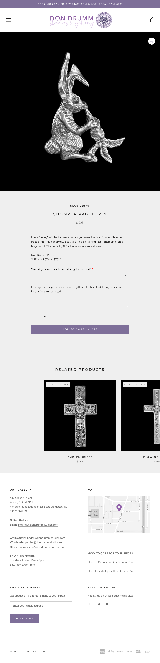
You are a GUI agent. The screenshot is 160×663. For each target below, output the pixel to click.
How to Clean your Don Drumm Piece (111, 562)
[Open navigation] (8, 20)
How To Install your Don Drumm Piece (111, 571)
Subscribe (24, 618)
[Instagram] (98, 604)
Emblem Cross (80, 457)
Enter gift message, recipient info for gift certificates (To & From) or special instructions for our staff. (76, 289)
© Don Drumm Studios (28, 651)
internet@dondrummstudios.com (38, 525)
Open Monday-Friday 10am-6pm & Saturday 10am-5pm (80, 4)
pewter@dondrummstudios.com (44, 542)
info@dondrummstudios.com (47, 547)
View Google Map (119, 514)
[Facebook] (89, 604)
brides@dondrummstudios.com (46, 538)
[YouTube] (107, 604)
